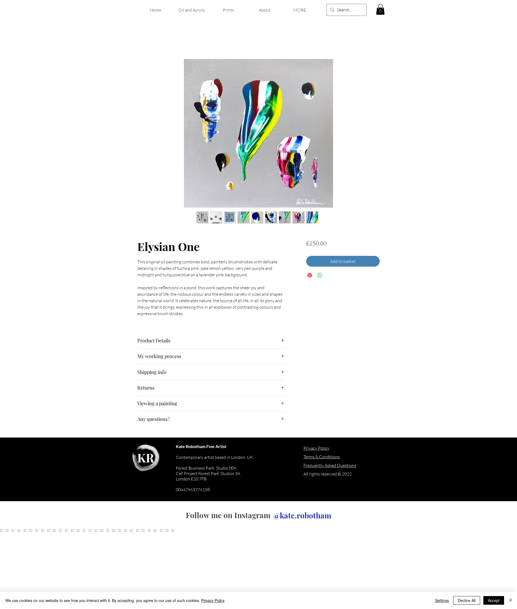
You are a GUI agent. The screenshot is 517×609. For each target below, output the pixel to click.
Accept (493, 600)
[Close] (510, 600)
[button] (380, 9)
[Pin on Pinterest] (309, 275)
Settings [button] (442, 600)
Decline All (467, 600)
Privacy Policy (213, 600)
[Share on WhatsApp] (320, 275)
